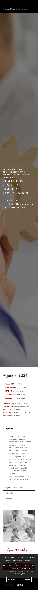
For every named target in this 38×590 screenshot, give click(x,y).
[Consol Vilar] (16, 9)
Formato (8, 499)
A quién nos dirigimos (14, 487)
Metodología (10, 493)
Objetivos (9, 429)
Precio (7, 504)
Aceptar (12, 579)
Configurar (25, 579)
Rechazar (19, 585)
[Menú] (32, 9)
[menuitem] (32, 9)
